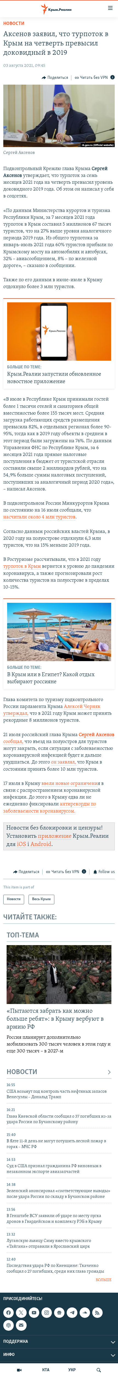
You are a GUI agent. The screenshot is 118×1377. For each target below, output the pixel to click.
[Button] (55, 77)
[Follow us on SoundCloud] (85, 1312)
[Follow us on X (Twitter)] (21, 1312)
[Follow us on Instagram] (46, 1312)
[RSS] (97, 1312)
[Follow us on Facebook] (8, 1312)
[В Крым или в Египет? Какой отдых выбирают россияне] (59, 632)
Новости (13, 23)
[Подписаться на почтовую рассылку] (21, 1325)
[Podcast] (8, 1325)
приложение (54, 836)
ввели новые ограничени (69, 783)
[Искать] (99, 1370)
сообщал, (13, 741)
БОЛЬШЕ (103, 1280)
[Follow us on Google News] (59, 1312)
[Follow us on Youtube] (34, 1312)
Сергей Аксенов (96, 735)
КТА (45, 1370)
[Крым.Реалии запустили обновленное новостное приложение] (59, 331)
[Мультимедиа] (19, 1370)
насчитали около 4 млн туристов (39, 517)
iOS (21, 844)
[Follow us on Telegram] (72, 1312)
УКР (72, 1370)
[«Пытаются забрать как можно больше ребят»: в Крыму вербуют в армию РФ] (59, 974)
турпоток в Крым (22, 566)
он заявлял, (64, 762)
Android (40, 844)
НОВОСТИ (22, 1072)
